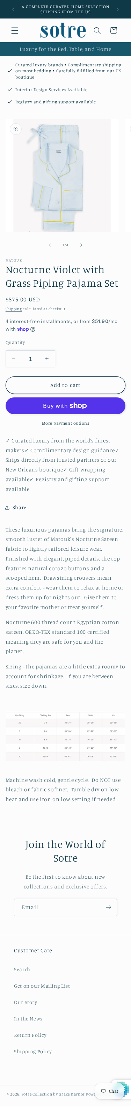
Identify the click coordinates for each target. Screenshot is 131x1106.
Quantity (15, 342)
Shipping (14, 309)
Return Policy (30, 1035)
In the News (28, 1018)
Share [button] (20, 507)
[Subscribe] (109, 907)
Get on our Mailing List (42, 986)
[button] (15, 30)
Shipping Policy (33, 1051)
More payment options (65, 423)
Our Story (25, 1002)
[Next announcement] (117, 9)
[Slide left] (49, 244)
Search (22, 969)
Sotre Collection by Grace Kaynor (54, 1094)
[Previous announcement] (13, 9)
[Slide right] (81, 244)
